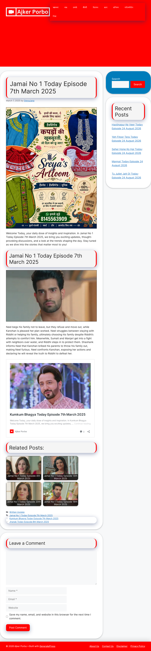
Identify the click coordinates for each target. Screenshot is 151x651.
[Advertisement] (75, 46)
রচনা (105, 7)
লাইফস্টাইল (129, 7)
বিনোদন (95, 7)
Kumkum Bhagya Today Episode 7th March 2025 (33, 518)
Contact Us (108, 646)
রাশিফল (116, 7)
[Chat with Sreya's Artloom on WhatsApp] (51, 168)
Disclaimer (122, 646)
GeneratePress (47, 646)
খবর (65, 7)
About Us (94, 646)
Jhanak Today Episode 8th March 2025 (29, 521)
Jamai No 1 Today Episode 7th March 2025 (31, 515)
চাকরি (75, 7)
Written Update (16, 512)
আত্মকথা (55, 7)
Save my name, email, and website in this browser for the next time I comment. (50, 616)
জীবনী (85, 7)
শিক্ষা (54, 16)
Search (116, 78)
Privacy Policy (138, 646)
